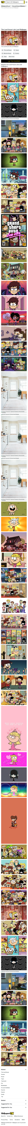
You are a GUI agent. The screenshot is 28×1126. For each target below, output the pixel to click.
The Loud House (7, 50)
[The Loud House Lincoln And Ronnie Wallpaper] (14, 318)
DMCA (23, 1119)
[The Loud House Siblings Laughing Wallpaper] (14, 882)
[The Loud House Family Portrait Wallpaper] (14, 542)
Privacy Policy (4, 1119)
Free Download (15, 61)
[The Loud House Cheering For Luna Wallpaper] (14, 897)
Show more (11, 56)
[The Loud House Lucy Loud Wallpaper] (14, 774)
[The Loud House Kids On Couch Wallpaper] (14, 206)
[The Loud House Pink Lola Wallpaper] (14, 759)
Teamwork (3, 1081)
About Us (3, 1116)
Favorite (3, 1090)
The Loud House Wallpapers (18, 6)
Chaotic (3, 1092)
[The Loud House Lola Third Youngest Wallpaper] (14, 560)
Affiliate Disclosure (18, 1116)
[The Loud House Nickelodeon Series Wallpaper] (14, 271)
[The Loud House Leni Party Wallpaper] (14, 145)
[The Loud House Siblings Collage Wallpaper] (14, 637)
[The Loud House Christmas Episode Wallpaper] (14, 575)
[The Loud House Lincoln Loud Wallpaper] (14, 524)
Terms (11, 1119)
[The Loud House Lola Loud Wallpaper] (14, 912)
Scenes (17, 53)
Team (5, 56)
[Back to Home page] (3, 2)
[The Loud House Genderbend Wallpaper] (14, 606)
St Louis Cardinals (5, 1087)
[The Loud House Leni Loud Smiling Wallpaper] (14, 652)
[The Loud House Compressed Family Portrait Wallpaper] (14, 191)
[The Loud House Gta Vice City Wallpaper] (14, 230)
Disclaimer (17, 1119)
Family (2, 1094)
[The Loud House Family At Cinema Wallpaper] (14, 348)
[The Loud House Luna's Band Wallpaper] (14, 288)
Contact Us (9, 1116)
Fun (2, 1083)
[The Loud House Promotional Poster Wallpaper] (14, 92)
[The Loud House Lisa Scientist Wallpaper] (14, 175)
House (17, 50)
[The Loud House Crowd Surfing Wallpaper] (14, 667)
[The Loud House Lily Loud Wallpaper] (14, 509)
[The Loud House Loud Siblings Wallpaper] (14, 621)
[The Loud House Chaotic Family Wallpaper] (14, 852)
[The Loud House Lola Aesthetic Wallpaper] (14, 728)
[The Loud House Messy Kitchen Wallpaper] (14, 698)
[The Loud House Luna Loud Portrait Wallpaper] (14, 303)
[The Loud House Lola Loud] (14, 75)
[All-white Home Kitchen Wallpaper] (14, 391)
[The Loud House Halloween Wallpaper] (14, 364)
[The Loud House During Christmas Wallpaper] (14, 255)
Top (2, 1096)
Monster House (7, 53)
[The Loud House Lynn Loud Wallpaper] (14, 821)
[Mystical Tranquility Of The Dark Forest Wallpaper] (14, 118)
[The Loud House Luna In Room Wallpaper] (14, 333)
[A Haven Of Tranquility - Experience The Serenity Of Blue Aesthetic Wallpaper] (14, 412)
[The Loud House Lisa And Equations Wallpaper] (14, 160)
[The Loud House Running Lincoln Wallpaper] (14, 590)
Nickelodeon (4, 1085)
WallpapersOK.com (5, 6)
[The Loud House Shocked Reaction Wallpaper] (14, 928)
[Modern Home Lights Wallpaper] (14, 128)
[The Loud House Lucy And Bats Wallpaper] (14, 110)
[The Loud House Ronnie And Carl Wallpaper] (14, 682)
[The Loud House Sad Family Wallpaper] (14, 867)
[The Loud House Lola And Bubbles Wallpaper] (14, 790)
